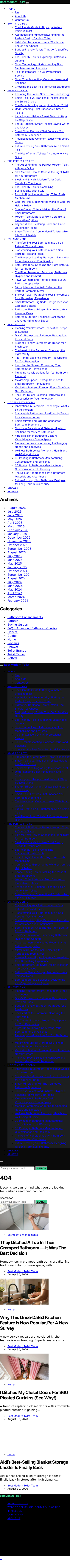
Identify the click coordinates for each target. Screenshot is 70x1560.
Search (41, 1168)
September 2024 (19, 574)
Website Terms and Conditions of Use (33, 1507)
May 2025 (14, 563)
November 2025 (19, 541)
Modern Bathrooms (21, 402)
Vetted (12, 658)
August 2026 (16, 508)
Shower (12, 487)
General (12, 632)
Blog (17, 12)
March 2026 (16, 526)
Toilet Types (16, 654)
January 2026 (17, 534)
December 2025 (18, 537)
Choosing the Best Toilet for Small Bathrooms (42, 86)
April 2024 (14, 593)
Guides (12, 636)
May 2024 (14, 589)
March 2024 (16, 597)
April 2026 (14, 522)
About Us (20, 16)
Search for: (6, 1164)
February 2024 (17, 600)
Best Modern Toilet (12, 2)
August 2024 (16, 578)
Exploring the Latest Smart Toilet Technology (42, 94)
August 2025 (16, 552)
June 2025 (15, 560)
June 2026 (15, 515)
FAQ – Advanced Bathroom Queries (32, 628)
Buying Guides (17, 23)
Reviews (12, 491)
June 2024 (15, 586)
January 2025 (17, 567)
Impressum (15, 1511)
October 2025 (17, 545)
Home (11, 8)
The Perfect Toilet (20, 161)
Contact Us (22, 19)
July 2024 (14, 582)
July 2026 (14, 511)
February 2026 (17, 530)
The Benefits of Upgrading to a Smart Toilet (41, 105)
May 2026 (14, 519)
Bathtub (12, 621)
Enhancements (17, 239)
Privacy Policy (17, 1503)
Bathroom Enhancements (25, 617)
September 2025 (19, 548)
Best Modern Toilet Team (22, 1271)
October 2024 (17, 571)
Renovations (16, 324)
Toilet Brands (16, 650)
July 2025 (14, 556)
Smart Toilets (17, 90)
